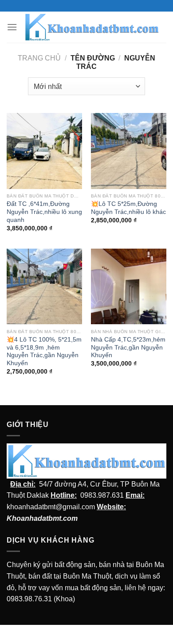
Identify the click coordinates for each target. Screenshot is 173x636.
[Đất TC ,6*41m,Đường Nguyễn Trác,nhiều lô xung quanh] (44, 151)
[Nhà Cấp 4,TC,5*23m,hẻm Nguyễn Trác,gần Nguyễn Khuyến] (128, 286)
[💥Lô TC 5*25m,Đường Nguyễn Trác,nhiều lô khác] (128, 151)
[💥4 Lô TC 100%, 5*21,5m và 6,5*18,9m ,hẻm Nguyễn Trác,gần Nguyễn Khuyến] (44, 286)
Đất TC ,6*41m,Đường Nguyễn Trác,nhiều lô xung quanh (44, 212)
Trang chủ (39, 58)
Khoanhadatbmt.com (42, 518)
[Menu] (12, 27)
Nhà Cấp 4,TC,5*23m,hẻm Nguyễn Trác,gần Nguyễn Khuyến (128, 347)
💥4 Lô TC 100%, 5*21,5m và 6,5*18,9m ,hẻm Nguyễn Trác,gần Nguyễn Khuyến (44, 351)
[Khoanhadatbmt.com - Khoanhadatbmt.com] (92, 27)
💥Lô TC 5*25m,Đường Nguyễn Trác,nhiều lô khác (128, 208)
